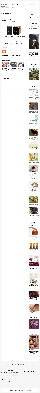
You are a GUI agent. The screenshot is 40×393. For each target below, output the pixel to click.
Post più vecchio (23, 96)
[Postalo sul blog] (4, 47)
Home (13, 4)
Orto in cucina (14, 45)
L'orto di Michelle (6, 54)
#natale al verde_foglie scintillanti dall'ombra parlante (34, 191)
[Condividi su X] (5, 47)
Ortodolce (33, 151)
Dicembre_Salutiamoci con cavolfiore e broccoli (34, 99)
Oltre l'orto (3, 18)
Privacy (32, 4)
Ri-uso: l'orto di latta (34, 204)
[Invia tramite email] (3, 47)
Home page (14, 96)
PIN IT (21, 43)
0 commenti (3, 20)
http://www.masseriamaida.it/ (14, 37)
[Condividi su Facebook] (6, 47)
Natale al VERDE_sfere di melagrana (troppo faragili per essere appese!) (33, 176)
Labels (18, 4)
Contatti (13, 7)
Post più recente (4, 96)
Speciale (19, 45)
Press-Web (26, 4)
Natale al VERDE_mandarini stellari (33, 138)
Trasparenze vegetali (34, 162)
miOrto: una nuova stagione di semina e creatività (34, 125)
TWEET (12, 43)
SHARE (7, 43)
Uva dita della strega (34, 215)
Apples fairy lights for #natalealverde (33, 112)
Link (21, 4)
